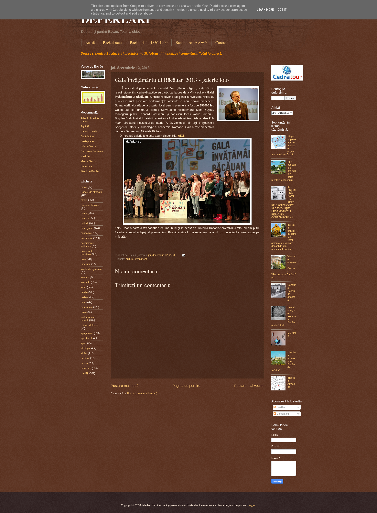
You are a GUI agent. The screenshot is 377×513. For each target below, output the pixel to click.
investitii (85, 282)
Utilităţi (85, 373)
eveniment (141, 258)
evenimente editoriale (87, 244)
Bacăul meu (112, 42)
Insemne (86, 264)
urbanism (86, 368)
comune (85, 218)
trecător (85, 358)
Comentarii (282, 413)
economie (86, 233)
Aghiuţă (85, 126)
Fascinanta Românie (87, 253)
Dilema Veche (88, 146)
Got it (282, 9)
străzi (84, 353)
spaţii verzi (87, 333)
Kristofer (85, 156)
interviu (85, 277)
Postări (280, 407)
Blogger (251, 505)
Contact (221, 42)
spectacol (86, 338)
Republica (86, 166)
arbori (84, 187)
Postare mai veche (249, 386)
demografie (87, 228)
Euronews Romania (92, 151)
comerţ (85, 213)
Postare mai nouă (124, 386)
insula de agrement (91, 269)
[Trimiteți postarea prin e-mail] (183, 255)
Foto (83, 259)
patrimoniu (86, 307)
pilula (84, 312)
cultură (130, 258)
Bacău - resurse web (191, 42)
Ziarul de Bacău (90, 171)
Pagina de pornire (186, 386)
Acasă (90, 42)
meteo (84, 297)
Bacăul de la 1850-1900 (148, 42)
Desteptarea (87, 141)
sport (83, 343)
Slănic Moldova (89, 325)
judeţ (83, 287)
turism (84, 363)
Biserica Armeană (291, 382)
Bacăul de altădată (91, 192)
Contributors (87, 136)
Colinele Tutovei (90, 205)
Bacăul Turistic (89, 131)
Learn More (265, 9)
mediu (84, 292)
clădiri (84, 200)
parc (83, 302)
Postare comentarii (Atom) (142, 393)
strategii (85, 348)
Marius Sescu (88, 161)
